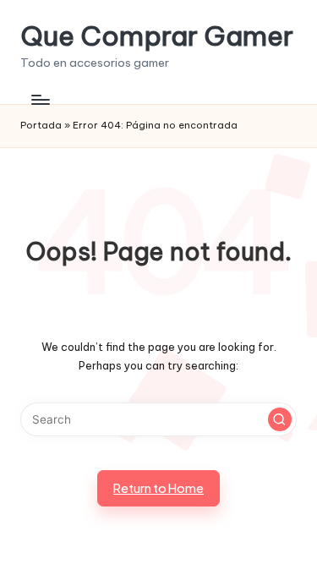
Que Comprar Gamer (156, 36)
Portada (41, 125)
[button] (280, 419)
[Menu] (39, 99)
